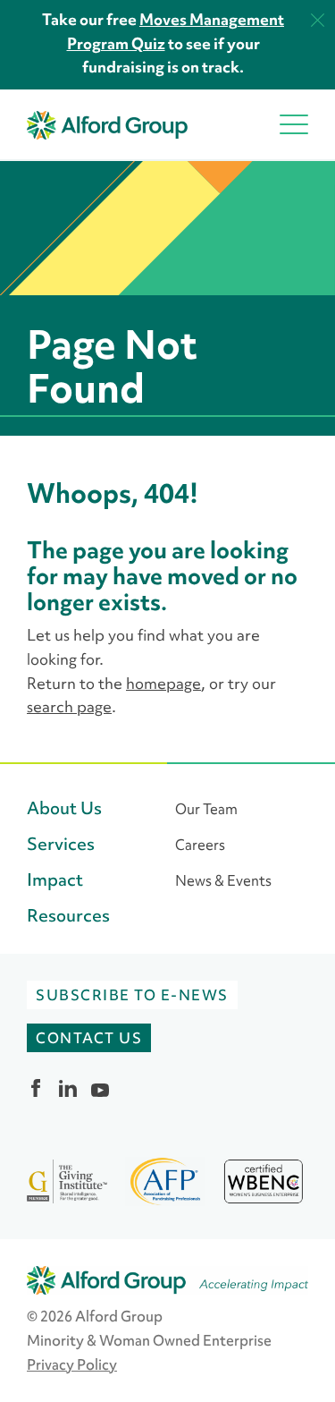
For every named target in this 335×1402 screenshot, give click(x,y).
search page (69, 707)
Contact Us (89, 1038)
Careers (200, 845)
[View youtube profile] (100, 1088)
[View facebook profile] (36, 1088)
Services (61, 844)
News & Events (223, 880)
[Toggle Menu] (294, 125)
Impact (55, 879)
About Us (64, 808)
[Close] (317, 20)
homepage (163, 683)
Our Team (206, 809)
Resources (68, 915)
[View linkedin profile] (68, 1088)
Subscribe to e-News (132, 995)
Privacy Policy (72, 1364)
